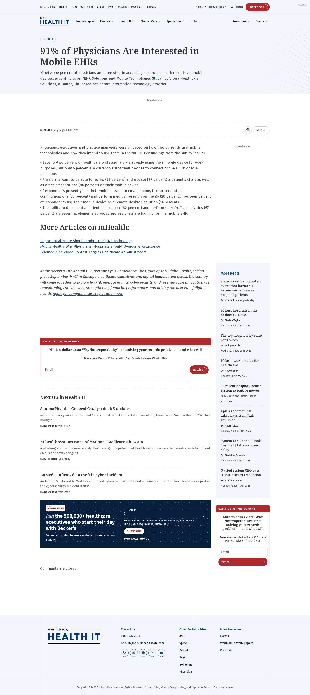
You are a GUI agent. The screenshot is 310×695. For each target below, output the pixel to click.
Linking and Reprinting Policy (194, 687)
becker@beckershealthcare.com (142, 643)
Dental (100, 6)
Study (157, 78)
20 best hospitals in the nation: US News (239, 312)
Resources (239, 21)
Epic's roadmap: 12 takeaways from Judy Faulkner (238, 415)
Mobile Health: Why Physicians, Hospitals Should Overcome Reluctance (100, 246)
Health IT (64, 6)
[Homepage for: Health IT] (54, 21)
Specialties (173, 21)
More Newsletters (135, 538)
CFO (74, 6)
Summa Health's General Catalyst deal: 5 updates (85, 408)
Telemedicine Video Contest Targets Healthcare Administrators (93, 252)
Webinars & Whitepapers (236, 643)
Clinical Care (149, 21)
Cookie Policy (168, 687)
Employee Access (223, 687)
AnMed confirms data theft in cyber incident (81, 474)
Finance (105, 21)
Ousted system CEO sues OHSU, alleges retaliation (241, 472)
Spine (90, 6)
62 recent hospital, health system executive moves (241, 388)
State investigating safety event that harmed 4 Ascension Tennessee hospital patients (241, 288)
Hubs (194, 21)
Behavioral (122, 6)
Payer (110, 6)
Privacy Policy (162, 524)
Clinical (52, 6)
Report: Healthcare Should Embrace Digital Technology (86, 240)
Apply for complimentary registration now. (88, 293)
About (199, 6)
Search (239, 6)
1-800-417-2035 (130, 636)
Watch (197, 369)
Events (259, 21)
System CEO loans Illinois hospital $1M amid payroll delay (242, 445)
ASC (82, 6)
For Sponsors (216, 6)
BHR (42, 6)
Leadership (83, 21)
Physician (136, 6)
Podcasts (226, 650)
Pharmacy (150, 6)
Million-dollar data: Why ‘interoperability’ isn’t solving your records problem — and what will (125, 349)
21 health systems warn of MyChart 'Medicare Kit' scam (91, 441)
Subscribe (255, 7)
